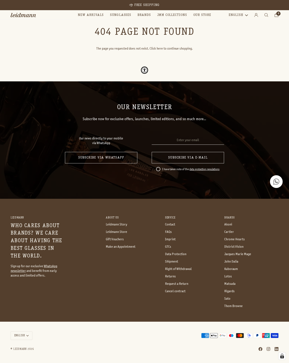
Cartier (229, 232)
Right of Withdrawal (178, 269)
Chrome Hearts (234, 239)
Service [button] (170, 217)
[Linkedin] (276, 349)
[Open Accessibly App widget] (144, 70)
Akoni (228, 224)
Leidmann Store (116, 232)
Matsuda (229, 283)
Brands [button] (229, 217)
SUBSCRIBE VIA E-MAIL (187, 157)
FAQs (168, 232)
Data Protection (175, 254)
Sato (227, 298)
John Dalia (231, 261)
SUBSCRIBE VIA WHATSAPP (101, 157)
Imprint (170, 239)
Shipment (171, 261)
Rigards (229, 291)
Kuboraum (231, 269)
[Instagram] (268, 349)
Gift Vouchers (115, 239)
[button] (120, 15)
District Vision (234, 246)
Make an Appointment (120, 246)
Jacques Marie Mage (237, 254)
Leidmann (19, 349)
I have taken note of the (190, 169)
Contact (170, 224)
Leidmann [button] (17, 217)
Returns (170, 276)
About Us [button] (112, 217)
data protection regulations (204, 169)
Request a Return (176, 283)
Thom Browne (233, 306)
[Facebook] (260, 349)
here (160, 48)
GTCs (168, 246)
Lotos (228, 276)
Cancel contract (175, 291)
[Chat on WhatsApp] (276, 181)
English (236, 15)
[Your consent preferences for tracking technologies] (282, 356)
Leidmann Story (116, 224)
